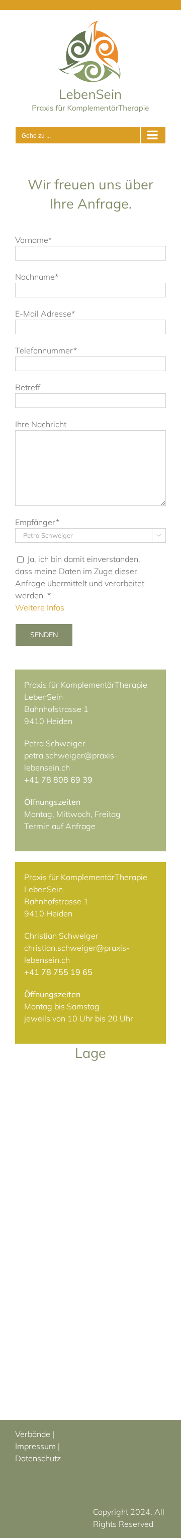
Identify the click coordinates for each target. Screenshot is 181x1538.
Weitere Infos (39, 607)
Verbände (32, 1434)
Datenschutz (38, 1458)
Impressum (35, 1446)
